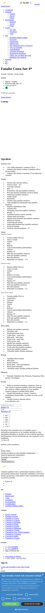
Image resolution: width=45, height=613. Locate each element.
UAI (7, 426)
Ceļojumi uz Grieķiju (12, 520)
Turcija (12, 16)
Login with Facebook (8, 567)
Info (6, 36)
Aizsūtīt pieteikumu (8, 462)
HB (6, 420)
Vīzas (7, 498)
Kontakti (8, 59)
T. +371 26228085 (11, 547)
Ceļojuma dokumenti (17, 51)
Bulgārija (13, 22)
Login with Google (22, 567)
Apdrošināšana (15, 49)
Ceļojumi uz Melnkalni (13, 528)
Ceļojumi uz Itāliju (11, 536)
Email (3, 571)
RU (6, 63)
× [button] (42, 574)
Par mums (13, 40)
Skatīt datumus (6, 97)
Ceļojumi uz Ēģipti (11, 524)
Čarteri (7, 28)
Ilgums (5, 407)
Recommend (9, 20)
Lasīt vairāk (15, 590)
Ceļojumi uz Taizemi (12, 530)
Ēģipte (12, 18)
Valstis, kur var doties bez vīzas (20, 55)
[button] (22, 609)
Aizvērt (4, 459)
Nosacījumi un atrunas (13, 556)
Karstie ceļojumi (10, 514)
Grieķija (12, 14)
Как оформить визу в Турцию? (21, 45)
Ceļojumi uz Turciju (12, 518)
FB (6, 422)
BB (6, 418)
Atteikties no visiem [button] (32, 604)
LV (6, 61)
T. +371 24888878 (11, 549)
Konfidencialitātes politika (19, 38)
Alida (11, 34)
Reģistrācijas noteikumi (18, 53)
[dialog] (22, 592)
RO (6, 415)
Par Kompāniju (10, 502)
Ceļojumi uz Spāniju (12, 526)
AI (6, 424)
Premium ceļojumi (11, 516)
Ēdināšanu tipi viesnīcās (18, 57)
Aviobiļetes (9, 10)
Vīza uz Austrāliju (16, 47)
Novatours (13, 32)
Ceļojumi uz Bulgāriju (13, 522)
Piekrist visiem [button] (10, 604)
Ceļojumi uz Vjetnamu (13, 534)
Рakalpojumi (14, 42)
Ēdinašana (5, 411)
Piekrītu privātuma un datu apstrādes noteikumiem (18, 453)
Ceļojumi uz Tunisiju (12, 538)
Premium (8, 12)
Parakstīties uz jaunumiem (10, 457)
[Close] (2, 449)
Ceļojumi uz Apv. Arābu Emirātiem (17, 532)
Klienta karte (14, 43)
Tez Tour (13, 30)
